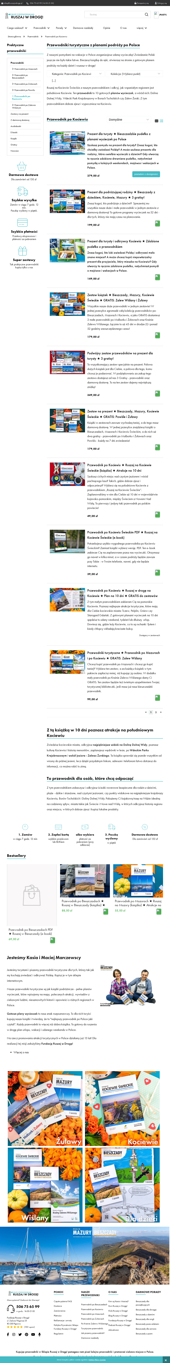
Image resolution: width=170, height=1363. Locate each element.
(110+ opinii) (29, 1327)
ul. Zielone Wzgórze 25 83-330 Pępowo (17, 1322)
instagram (13, 1334)
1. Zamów (25, 834)
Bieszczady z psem (144, 1333)
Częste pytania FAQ (63, 1301)
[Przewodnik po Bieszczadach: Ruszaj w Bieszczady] (130, 1255)
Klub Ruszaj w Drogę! (118, 1310)
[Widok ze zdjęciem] (156, 121)
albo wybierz (85, 834)
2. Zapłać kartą (58, 834)
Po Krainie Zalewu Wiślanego (94, 1323)
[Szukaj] (146, 14)
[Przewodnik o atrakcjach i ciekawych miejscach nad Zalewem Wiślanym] (45, 1185)
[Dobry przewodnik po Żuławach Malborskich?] (45, 1108)
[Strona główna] (24, 15)
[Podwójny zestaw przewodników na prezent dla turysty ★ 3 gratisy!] (67, 362)
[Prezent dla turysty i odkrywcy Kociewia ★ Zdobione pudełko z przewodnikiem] (67, 250)
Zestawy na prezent (19, 113)
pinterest (26, 1334)
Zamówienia (59, 1310)
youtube (33, 1334)
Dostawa (58, 1305)
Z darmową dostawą (20, 119)
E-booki (14, 132)
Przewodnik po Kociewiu (21, 97)
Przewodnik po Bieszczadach (20, 76)
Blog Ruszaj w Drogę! (118, 1315)
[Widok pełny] (161, 121)
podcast (39, 1334)
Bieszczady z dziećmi (145, 1314)
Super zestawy (24, 260)
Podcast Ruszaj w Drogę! (119, 1325)
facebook (8, 1334)
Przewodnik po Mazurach (26, 68)
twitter (20, 1334)
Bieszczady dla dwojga (146, 1309)
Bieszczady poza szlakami (147, 1323)
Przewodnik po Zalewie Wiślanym (24, 106)
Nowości (15, 150)
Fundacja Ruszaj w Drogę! (120, 1320)
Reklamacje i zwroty (63, 1320)
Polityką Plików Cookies (97, 1360)
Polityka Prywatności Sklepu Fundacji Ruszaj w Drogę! (66, 1327)
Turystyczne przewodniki (92, 1328)
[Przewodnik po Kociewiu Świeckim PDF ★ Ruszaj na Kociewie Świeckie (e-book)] (67, 541)
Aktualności (113, 1329)
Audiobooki (16, 126)
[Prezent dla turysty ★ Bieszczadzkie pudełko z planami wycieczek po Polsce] (67, 143)
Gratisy (14, 144)
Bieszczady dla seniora (146, 1328)
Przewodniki (17, 62)
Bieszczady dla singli (145, 1319)
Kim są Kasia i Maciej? (118, 1301)
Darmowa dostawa (23, 175)
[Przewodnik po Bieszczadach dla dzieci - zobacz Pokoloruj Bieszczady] (122, 1185)
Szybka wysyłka (24, 200)
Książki (14, 138)
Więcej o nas (21, 1052)
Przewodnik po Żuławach (25, 83)
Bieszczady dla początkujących (143, 1303)
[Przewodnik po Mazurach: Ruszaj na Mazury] (46, 1255)
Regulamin (58, 1333)
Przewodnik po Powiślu (24, 90)
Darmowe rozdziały (90, 1337)
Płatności (58, 1315)
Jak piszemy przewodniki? (92, 1333)
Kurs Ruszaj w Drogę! (118, 1305)
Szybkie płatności (24, 231)
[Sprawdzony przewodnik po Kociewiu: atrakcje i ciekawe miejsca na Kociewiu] (122, 1108)
